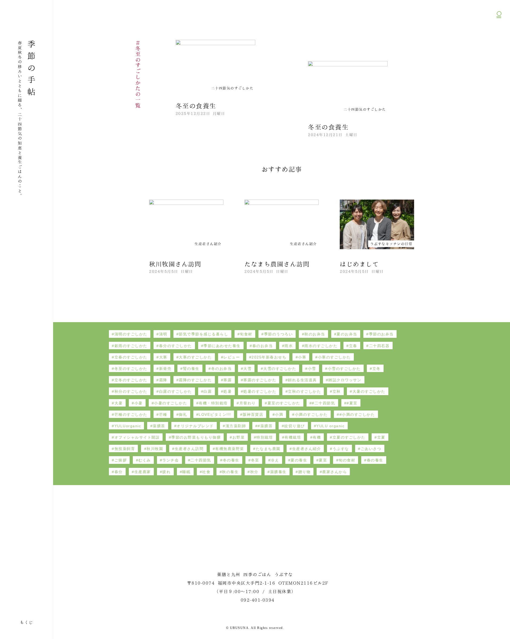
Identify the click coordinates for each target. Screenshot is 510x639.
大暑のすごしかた (368, 391)
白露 (207, 391)
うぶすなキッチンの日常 (391, 243)
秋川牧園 (155, 449)
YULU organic (330, 426)
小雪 (312, 368)
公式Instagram (499, 42)
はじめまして (359, 263)
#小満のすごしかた (357, 414)
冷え (275, 460)
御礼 (183, 414)
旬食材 (246, 334)
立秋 (337, 391)
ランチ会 (170, 460)
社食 (206, 472)
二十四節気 (200, 460)
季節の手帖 (31, 70)
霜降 (163, 380)
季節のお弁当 (381, 334)
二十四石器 (379, 346)
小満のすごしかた (311, 414)
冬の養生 (231, 460)
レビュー (231, 357)
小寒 (302, 357)
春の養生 (375, 460)
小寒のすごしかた (334, 357)
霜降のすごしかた (195, 380)
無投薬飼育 (124, 449)
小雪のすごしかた (344, 368)
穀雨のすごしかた (130, 346)
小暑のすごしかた (170, 403)
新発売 (165, 368)
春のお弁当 (262, 346)
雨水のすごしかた (320, 346)
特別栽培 (264, 437)
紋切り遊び (294, 426)
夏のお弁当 (347, 334)
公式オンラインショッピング (499, 29)
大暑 (118, 403)
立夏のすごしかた (349, 437)
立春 (353, 346)
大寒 (163, 357)
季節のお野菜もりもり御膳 (196, 437)
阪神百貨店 (253, 414)
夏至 (323, 460)
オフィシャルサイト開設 (137, 437)
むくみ (144, 460)
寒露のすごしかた (259, 380)
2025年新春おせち (269, 357)
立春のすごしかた (130, 357)
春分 (118, 472)
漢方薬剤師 (236, 426)
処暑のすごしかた (259, 391)
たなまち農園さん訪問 (276, 263)
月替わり (247, 403)
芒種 (163, 414)
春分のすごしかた (175, 346)
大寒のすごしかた (195, 357)
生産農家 (142, 472)
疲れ (166, 472)
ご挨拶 (120, 460)
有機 (317, 437)
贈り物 (304, 472)
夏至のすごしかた (283, 403)
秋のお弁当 (314, 334)
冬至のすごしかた (130, 368)
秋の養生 (230, 472)
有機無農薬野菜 (229, 449)
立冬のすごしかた (130, 380)
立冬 (376, 368)
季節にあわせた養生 (222, 346)
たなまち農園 (268, 449)
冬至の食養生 (196, 105)
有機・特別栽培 (213, 403)
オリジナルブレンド (195, 426)
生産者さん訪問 (189, 449)
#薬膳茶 (265, 426)
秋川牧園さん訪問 (175, 263)
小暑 (138, 403)
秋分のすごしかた (130, 391)
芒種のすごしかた (130, 414)
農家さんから (334, 472)
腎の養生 (191, 368)
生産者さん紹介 (208, 243)
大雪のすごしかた (279, 368)
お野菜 (238, 437)
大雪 (247, 368)
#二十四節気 (323, 403)
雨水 (288, 346)
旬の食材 (347, 460)
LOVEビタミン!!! (215, 414)
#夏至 (352, 403)
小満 (279, 414)
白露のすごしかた (175, 391)
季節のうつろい (278, 334)
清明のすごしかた (130, 334)
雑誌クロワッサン (344, 380)
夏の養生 (299, 460)
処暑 (227, 391)
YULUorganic (127, 426)
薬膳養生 (278, 472)
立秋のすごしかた (304, 391)
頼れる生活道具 (302, 380)
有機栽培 (292, 437)
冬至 (255, 460)
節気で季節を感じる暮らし (203, 334)
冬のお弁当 (221, 368)
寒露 (227, 380)
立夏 (381, 437)
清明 (163, 334)
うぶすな (341, 449)
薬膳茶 (159, 426)
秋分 (254, 472)
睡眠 (186, 472)
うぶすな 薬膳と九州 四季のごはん (25, 17)
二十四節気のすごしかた (5, 227)
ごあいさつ (371, 449)
